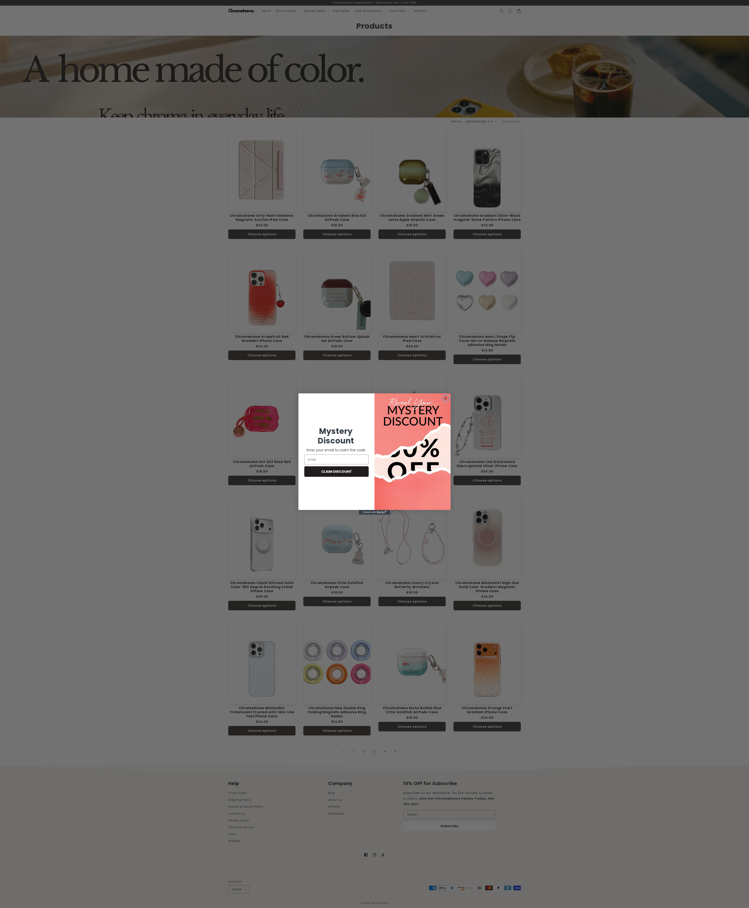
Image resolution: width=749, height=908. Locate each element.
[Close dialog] (445, 398)
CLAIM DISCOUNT (336, 471)
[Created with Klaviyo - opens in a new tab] (374, 512)
